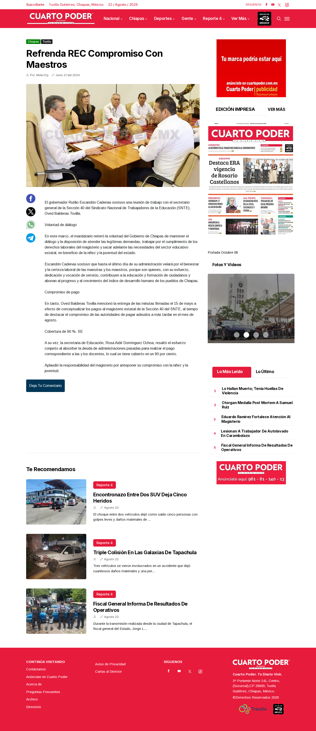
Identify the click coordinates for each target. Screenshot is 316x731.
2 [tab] (246, 247)
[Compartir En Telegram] (30, 241)
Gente (187, 18)
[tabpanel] (251, 189)
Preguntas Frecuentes (43, 692)
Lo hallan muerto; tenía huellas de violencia (252, 390)
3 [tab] (256, 247)
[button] (251, 179)
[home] (61, 18)
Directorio (33, 707)
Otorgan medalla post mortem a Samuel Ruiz (257, 404)
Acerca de (34, 684)
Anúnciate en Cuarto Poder (47, 677)
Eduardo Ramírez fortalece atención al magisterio (255, 418)
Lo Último (265, 371)
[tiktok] (287, 4)
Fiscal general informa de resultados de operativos (256, 447)
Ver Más (238, 18)
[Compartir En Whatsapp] (30, 228)
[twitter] (279, 4)
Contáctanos (36, 669)
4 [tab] (266, 247)
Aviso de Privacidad (110, 664)
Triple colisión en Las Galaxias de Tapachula (145, 552)
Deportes (163, 18)
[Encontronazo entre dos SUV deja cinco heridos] (56, 502)
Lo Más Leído (230, 371)
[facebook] (266, 4)
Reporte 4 (212, 18)
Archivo (32, 699)
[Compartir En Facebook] (30, 202)
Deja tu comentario (45, 386)
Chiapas (136, 18)
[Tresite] (253, 709)
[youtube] (272, 4)
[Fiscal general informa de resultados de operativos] (56, 611)
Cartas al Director (108, 671)
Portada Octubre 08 (223, 252)
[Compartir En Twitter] (30, 215)
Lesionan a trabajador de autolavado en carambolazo (254, 433)
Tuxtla (47, 41)
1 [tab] (236, 247)
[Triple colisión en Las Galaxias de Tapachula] (56, 556)
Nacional (111, 18)
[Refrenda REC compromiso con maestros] (113, 135)
